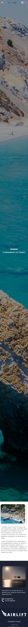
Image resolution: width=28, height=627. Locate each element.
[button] (2, 2)
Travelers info (14, 624)
